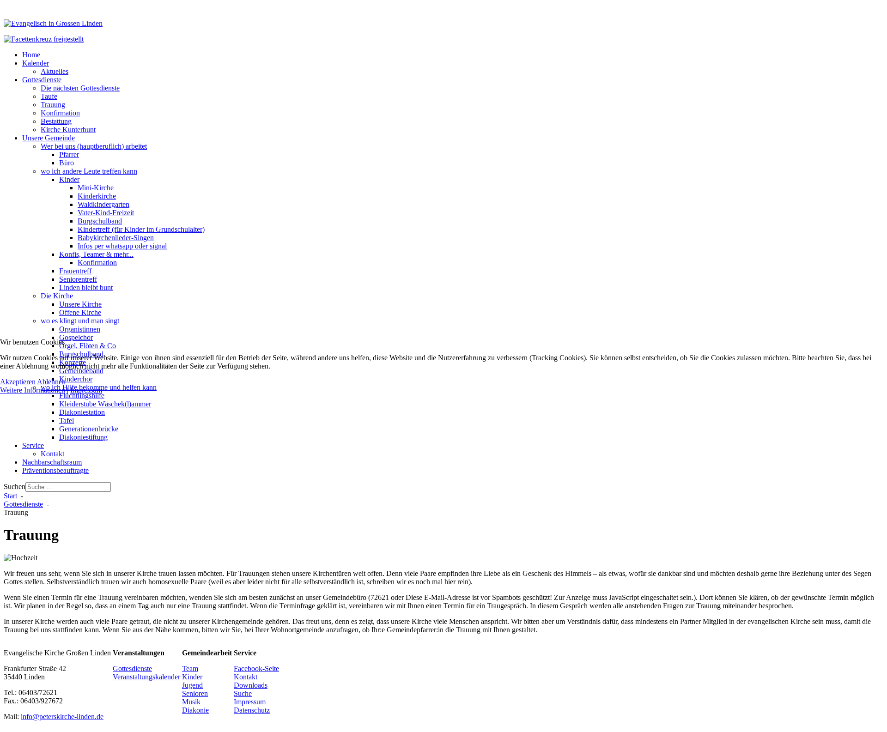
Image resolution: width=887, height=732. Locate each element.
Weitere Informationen (32, 390)
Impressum (86, 390)
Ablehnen (51, 382)
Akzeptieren (18, 382)
